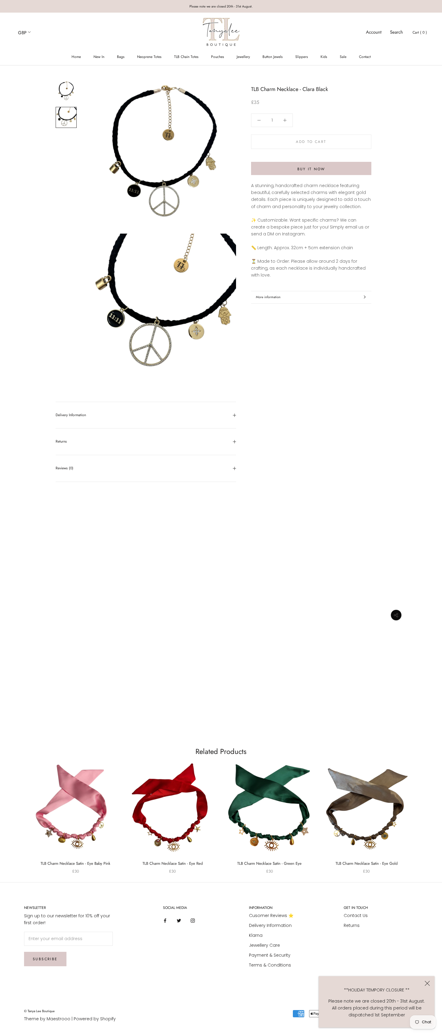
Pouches (217, 56)
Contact (365, 56)
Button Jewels (272, 56)
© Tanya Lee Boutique (39, 1011)
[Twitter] (179, 920)
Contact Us (356, 915)
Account (374, 32)
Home (76, 56)
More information (268, 297)
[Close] (427, 983)
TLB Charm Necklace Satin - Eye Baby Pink (75, 863)
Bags (120, 56)
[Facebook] (165, 920)
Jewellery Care (264, 945)
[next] (423, 812)
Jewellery (243, 56)
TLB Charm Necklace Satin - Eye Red (173, 863)
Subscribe (45, 959)
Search (396, 32)
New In (99, 56)
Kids (324, 56)
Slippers (301, 56)
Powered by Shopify (95, 1019)
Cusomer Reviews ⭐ (271, 915)
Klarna (255, 935)
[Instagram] (193, 920)
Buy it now (311, 169)
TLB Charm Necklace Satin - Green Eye (269, 863)
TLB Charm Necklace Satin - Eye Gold (366, 863)
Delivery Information (71, 415)
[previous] (19, 812)
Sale (343, 56)
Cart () (420, 32)
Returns (61, 441)
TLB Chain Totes (186, 56)
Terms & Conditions (270, 965)
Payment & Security (269, 955)
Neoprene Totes (149, 56)
